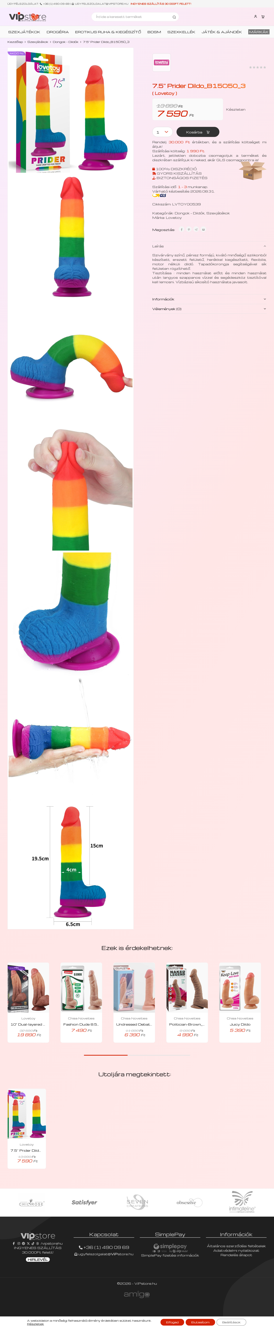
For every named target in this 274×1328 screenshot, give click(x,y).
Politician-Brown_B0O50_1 (195, 1024)
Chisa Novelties (81, 1018)
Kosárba (194, 132)
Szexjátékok (37, 42)
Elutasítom (200, 1322)
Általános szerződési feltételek (236, 1246)
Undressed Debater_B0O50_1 (145, 1024)
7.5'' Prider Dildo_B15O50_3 (37, 1150)
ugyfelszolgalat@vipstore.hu (101, 3)
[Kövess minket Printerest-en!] (23, 1243)
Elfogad (172, 1322)
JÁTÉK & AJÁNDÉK (222, 32)
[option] (32, 1203)
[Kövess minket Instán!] (19, 1243)
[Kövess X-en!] (28, 1243)
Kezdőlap (15, 42)
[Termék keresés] (174, 17)
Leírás (158, 246)
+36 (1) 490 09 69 (106, 1247)
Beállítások (231, 1322)
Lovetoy (174, 217)
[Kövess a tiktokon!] (33, 1243)
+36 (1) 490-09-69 (56, 3)
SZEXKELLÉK (181, 32)
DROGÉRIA (58, 32)
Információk (163, 299)
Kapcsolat (104, 1234)
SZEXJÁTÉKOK (24, 32)
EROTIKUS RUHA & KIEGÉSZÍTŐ (108, 32)
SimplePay (170, 1234)
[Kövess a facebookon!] (14, 1243)
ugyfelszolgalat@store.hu (105, 1254)
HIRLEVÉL (38, 1259)
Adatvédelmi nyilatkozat (236, 1250)
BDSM (154, 32)
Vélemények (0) (166, 309)
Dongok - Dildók (65, 42)
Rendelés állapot (236, 1255)
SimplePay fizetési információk (170, 1255)
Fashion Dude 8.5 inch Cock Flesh (95, 1024)
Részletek (35, 1324)
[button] (76, 1041)
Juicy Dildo (240, 1024)
